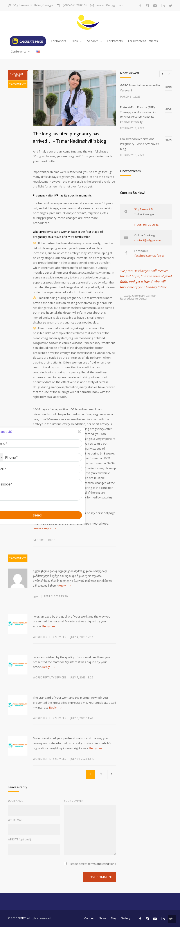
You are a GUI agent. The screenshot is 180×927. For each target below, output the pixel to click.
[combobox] (15, 457)
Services (93, 41)
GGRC (22, 918)
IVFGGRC (38, 540)
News (102, 918)
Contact (89, 918)
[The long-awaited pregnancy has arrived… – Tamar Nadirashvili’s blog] (74, 97)
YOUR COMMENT (74, 801)
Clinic (75, 41)
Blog (52, 540)
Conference (19, 51)
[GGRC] (90, 22)
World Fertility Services (49, 637)
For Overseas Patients (143, 41)
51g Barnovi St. (144, 209)
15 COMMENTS (17, 84)
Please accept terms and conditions (92, 864)
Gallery (125, 918)
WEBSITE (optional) (19, 839)
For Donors (58, 41)
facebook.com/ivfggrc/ (149, 256)
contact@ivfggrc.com (109, 5)
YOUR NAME (15, 801)
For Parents (115, 41)
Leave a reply (42, 528)
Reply (62, 585)
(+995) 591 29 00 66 (74, 5)
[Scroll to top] (172, 919)
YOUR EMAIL (15, 820)
